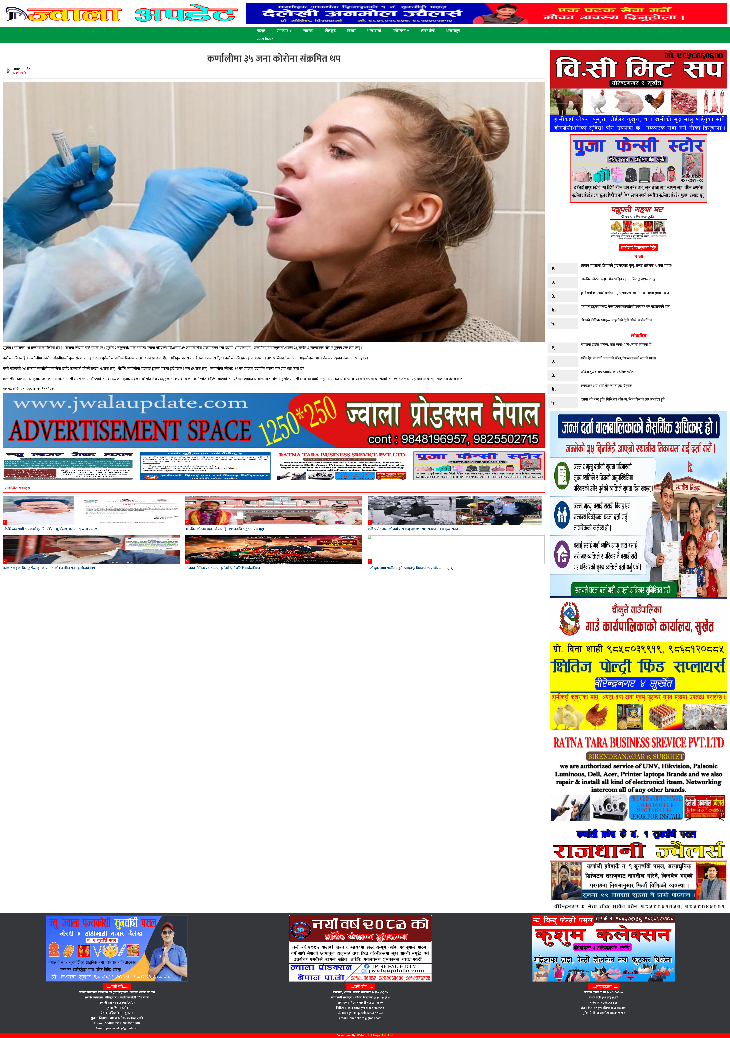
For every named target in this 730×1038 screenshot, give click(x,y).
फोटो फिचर (265, 39)
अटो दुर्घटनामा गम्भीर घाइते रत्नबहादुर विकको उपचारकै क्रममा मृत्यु (410, 568)
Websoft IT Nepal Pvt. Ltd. (375, 1035)
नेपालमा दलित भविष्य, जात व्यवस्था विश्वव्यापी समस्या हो (616, 345)
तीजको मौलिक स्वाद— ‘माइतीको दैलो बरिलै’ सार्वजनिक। (222, 568)
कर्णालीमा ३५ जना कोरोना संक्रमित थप (273, 59)
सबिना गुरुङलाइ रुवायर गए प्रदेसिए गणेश (607, 372)
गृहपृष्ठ (261, 31)
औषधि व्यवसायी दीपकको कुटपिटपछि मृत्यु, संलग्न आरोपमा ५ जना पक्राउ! (50, 529)
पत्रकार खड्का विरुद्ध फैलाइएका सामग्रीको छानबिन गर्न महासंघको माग (49, 568)
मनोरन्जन (401, 31)
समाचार (284, 31)
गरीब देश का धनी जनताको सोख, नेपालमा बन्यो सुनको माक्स (618, 358)
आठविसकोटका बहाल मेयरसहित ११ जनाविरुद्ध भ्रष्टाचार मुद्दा (224, 529)
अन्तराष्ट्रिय (453, 31)
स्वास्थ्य (308, 31)
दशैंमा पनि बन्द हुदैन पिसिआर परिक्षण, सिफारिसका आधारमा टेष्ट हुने (623, 399)
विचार (351, 31)
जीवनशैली (428, 31)
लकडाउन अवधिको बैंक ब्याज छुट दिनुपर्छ (606, 386)
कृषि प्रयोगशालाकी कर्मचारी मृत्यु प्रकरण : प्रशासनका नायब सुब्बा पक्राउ (414, 529)
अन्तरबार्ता (374, 31)
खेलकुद (330, 31)
